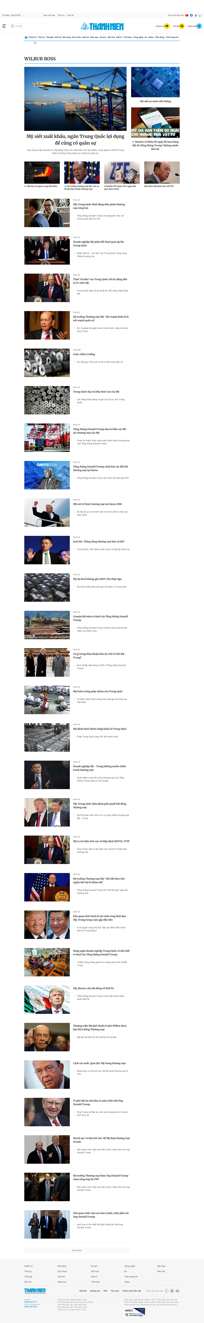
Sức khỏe (76, 37)
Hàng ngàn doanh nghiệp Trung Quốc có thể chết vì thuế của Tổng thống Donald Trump (101, 952)
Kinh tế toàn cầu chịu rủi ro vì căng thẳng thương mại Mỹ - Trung (103, 816)
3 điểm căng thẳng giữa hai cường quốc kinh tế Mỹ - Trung (102, 964)
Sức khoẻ (62, 1271)
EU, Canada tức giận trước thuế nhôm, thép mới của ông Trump (102, 329)
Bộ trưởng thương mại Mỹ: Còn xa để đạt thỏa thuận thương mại (81, 187)
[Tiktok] (195, 15)
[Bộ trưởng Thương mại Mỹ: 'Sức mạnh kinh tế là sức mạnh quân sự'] (47, 325)
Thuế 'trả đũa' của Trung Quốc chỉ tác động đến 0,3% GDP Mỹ (100, 281)
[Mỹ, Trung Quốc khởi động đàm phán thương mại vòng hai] (47, 213)
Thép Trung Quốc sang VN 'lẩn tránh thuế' (97, 736)
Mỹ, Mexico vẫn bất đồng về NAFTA (93, 988)
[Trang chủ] (26, 37)
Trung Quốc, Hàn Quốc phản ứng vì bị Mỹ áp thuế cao (103, 549)
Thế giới (49, 37)
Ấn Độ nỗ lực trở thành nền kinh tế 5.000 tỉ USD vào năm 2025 (102, 513)
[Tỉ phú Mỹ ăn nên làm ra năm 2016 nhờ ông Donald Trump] (47, 1112)
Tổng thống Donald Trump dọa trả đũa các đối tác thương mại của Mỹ (99, 431)
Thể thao (128, 37)
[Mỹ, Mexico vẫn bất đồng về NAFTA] (47, 999)
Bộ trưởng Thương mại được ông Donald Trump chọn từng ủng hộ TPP (100, 1177)
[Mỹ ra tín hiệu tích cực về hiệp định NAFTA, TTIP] (47, 850)
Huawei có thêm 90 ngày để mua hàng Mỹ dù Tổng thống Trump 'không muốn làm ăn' (155, 145)
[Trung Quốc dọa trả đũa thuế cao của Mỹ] (47, 400)
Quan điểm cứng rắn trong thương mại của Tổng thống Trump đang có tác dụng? (100, 779)
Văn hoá (95, 1271)
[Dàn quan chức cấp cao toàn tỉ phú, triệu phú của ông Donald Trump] (47, 1224)
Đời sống (67, 37)
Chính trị (32, 37)
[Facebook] (191, 15)
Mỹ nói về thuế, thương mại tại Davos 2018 (97, 504)
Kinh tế (58, 37)
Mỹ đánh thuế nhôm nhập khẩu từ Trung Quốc (100, 728)
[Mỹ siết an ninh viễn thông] (155, 82)
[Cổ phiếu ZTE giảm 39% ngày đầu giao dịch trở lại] (122, 173)
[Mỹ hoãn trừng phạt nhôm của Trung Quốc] (47, 700)
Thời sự (41, 37)
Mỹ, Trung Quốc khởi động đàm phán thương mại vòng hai (99, 206)
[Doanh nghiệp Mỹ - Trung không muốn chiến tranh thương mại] (47, 775)
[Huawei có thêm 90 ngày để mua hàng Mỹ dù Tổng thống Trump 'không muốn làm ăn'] (155, 122)
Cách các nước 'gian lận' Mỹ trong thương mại (99, 1063)
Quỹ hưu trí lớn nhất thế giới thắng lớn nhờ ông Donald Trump (100, 1226)
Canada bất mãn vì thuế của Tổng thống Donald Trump (100, 618)
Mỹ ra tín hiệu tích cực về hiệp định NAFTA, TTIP (101, 841)
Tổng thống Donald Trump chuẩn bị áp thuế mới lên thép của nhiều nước (102, 629)
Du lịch (103, 37)
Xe (145, 37)
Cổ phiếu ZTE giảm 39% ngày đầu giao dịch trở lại (120, 187)
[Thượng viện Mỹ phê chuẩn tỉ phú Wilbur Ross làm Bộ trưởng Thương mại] (47, 1037)
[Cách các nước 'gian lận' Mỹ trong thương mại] (47, 1074)
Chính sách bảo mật (131, 1291)
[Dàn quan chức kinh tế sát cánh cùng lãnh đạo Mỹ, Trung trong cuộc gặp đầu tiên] (47, 924)
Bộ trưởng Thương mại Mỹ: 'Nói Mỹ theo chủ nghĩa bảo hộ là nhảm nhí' (98, 880)
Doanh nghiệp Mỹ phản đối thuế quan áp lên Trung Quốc (98, 243)
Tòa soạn (115, 1291)
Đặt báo (83, 1291)
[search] (28, 26)
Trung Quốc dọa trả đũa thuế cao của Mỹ (96, 391)
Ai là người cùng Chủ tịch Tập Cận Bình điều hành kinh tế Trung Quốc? (101, 929)
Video (151, 37)
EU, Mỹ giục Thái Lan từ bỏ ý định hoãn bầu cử (100, 362)
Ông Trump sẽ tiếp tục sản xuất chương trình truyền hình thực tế (102, 1113)
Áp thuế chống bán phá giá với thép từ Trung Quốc (102, 586)
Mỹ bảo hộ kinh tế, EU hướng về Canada (96, 1037)
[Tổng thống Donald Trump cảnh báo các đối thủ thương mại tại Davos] (47, 475)
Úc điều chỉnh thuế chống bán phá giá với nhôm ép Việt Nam (102, 700)
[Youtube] (187, 15)
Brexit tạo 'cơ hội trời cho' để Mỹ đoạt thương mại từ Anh (102, 1072)
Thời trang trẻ (172, 37)
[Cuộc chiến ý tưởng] (47, 363)
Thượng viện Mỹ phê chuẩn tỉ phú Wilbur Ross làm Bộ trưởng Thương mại (100, 1027)
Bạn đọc (162, 1266)
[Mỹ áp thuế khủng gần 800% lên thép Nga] (47, 587)
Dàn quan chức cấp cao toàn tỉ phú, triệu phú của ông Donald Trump (103, 1151)
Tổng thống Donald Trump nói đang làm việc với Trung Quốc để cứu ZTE (100, 217)
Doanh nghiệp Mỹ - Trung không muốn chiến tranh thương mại (99, 768)
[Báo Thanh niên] (34, 1291)
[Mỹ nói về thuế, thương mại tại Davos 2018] (47, 512)
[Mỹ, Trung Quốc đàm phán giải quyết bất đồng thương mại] (47, 812)
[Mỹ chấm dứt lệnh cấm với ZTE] (162, 173)
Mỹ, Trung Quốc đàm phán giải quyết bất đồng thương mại (99, 805)
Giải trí (119, 37)
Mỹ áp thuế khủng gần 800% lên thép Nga (97, 579)
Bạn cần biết (49, 15)
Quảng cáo (95, 1291)
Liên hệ (70, 15)
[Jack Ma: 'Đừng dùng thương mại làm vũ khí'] (47, 550)
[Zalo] (200, 15)
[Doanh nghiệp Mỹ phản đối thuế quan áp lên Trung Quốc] (47, 250)
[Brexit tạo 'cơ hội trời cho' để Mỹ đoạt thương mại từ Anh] (47, 1149)
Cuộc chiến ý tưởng (84, 354)
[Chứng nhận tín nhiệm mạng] (134, 1312)
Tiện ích (61, 15)
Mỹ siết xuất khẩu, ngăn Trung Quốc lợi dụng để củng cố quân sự (75, 140)
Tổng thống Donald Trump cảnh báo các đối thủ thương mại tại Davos (100, 468)
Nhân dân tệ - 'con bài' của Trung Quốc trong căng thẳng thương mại (102, 255)
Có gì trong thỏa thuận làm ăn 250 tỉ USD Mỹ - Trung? (99, 655)
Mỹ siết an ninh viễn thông (155, 101)
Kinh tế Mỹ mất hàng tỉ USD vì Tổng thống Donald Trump (101, 667)
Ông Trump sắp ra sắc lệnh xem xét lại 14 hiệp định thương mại (102, 850)
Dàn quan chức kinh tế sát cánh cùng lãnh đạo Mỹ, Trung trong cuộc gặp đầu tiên (99, 918)
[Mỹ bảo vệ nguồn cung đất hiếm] (42, 173)
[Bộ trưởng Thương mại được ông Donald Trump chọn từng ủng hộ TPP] (47, 1187)
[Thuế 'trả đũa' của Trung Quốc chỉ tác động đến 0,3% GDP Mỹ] (47, 288)
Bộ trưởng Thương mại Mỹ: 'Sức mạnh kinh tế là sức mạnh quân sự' (101, 318)
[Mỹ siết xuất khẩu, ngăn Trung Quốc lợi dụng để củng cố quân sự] (75, 99)
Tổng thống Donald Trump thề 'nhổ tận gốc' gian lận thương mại (102, 891)
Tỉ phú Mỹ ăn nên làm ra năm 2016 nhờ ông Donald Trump (98, 1102)
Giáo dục (94, 37)
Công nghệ (138, 37)
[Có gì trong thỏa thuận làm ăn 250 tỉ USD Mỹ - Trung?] (47, 662)
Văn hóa (111, 37)
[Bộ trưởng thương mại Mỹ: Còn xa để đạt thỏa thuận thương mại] (82, 173)
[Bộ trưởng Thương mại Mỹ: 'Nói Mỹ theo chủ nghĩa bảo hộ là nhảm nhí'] (47, 887)
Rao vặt (161, 1271)
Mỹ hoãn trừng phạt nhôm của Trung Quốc (98, 691)
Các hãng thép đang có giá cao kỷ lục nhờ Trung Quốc (100, 401)
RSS (105, 1291)
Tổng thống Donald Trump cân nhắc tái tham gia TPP (103, 478)
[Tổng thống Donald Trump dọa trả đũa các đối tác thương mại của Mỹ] (47, 437)
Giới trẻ (85, 37)
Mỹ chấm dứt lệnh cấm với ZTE (159, 186)
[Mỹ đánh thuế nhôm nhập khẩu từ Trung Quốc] (47, 737)
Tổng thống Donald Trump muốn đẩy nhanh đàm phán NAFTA (100, 997)
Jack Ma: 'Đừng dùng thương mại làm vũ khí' (99, 541)
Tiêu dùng (159, 37)
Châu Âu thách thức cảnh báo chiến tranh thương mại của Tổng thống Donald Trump (103, 442)
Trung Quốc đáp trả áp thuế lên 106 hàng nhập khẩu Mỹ (102, 292)
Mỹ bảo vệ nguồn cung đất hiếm (42, 186)
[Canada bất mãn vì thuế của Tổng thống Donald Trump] (47, 625)
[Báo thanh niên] (102, 26)
